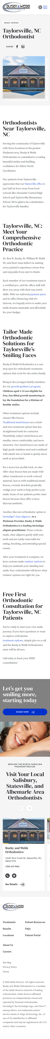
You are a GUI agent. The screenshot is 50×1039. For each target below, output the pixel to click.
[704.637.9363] (40, 7)
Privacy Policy (10, 967)
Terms (6, 971)
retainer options (33, 561)
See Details (11, 884)
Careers (7, 951)
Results (7, 928)
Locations (8, 935)
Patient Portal (33, 935)
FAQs (28, 928)
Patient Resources (35, 922)
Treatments (9, 922)
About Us (8, 945)
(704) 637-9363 (12, 866)
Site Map (7, 962)
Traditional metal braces (16, 422)
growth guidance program (25, 386)
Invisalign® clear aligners (16, 516)
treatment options (13, 640)
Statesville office (34, 183)
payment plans (37, 294)
